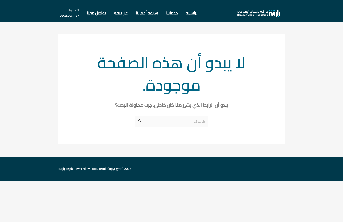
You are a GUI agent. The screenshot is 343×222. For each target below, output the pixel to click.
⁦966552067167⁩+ (68, 15)
